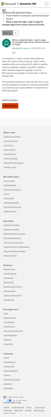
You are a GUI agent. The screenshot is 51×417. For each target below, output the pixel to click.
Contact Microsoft (18, 407)
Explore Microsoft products (13, 163)
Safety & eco (18, 410)
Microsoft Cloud (9, 269)
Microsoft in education (12, 225)
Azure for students (10, 255)
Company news (9, 366)
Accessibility (8, 384)
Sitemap (6, 407)
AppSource (7, 340)
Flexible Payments (10, 211)
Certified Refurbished (11, 203)
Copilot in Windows (11, 158)
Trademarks (8, 410)
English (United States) (15, 397)
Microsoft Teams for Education (14, 234)
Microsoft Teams (9, 291)
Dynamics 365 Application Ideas (16, 12)
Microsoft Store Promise (12, 207)
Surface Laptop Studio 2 (12, 136)
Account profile (9, 181)
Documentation (9, 322)
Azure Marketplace (10, 335)
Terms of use (39, 407)
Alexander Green (19, 48)
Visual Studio (8, 344)
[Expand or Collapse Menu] (4, 10)
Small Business (9, 300)
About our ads (39, 410)
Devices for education (11, 229)
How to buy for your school (13, 242)
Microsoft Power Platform (13, 287)
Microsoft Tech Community (13, 331)
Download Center (10, 185)
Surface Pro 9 (8, 145)
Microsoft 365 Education (12, 238)
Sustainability (8, 388)
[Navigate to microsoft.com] (8, 3)
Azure (6, 313)
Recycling (28, 410)
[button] (46, 4)
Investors (7, 375)
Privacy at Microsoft (11, 371)
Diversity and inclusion (12, 379)
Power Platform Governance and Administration (27, 15)
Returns (6, 194)
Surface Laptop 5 (10, 150)
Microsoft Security (10, 273)
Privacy (29, 407)
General (9, 18)
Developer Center (10, 318)
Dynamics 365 (28, 3)
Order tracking (9, 198)
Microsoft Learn (9, 326)
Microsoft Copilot (10, 154)
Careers (6, 358)
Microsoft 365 (8, 282)
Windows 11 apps (10, 167)
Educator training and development (16, 247)
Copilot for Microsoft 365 (12, 295)
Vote (6, 33)
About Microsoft (9, 362)
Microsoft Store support (12, 189)
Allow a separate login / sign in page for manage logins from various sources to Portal (23, 23)
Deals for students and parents (15, 251)
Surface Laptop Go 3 (11, 141)
